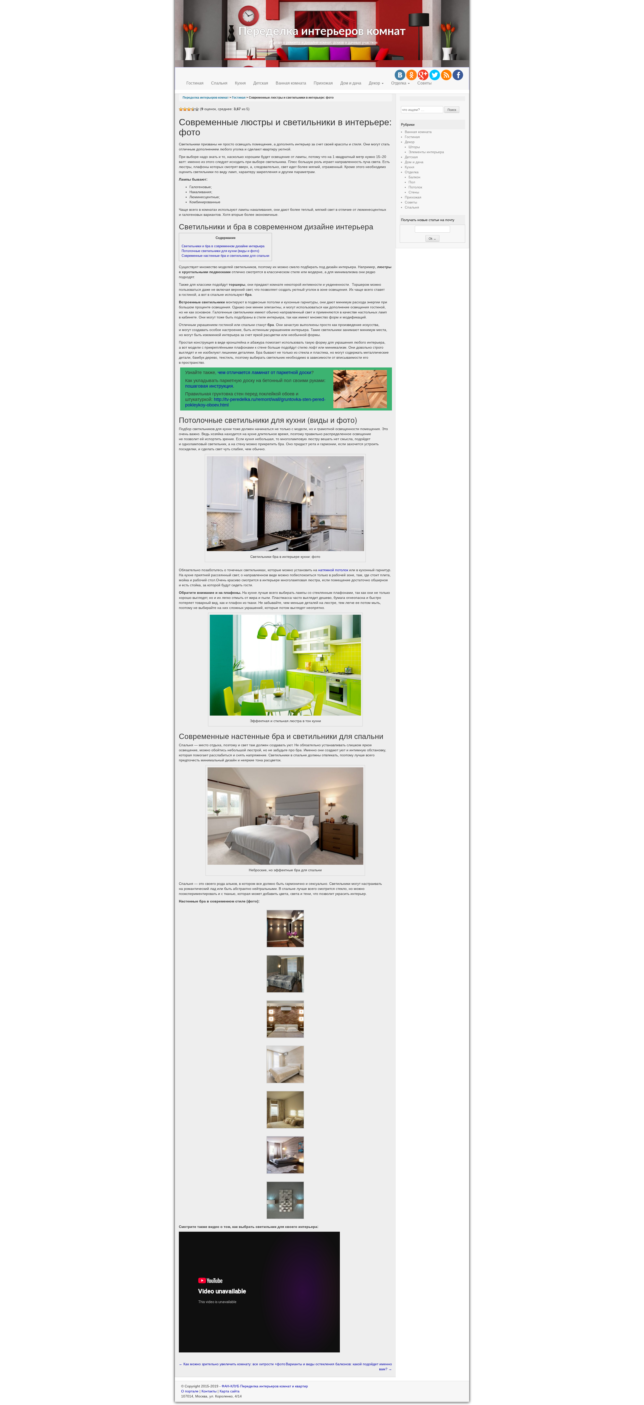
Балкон (414, 177)
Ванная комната (291, 83)
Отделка (399, 83)
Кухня (240, 83)
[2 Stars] (185, 109)
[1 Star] (181, 109)
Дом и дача (350, 83)
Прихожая (323, 83)
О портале (189, 1391)
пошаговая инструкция (209, 386)
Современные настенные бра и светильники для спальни (225, 256)
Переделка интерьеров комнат (322, 31)
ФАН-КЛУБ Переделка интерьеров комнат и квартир (265, 1386)
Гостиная (195, 83)
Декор (375, 83)
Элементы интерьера (426, 152)
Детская (260, 83)
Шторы (414, 147)
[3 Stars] (189, 109)
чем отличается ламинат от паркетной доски (264, 372)
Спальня (219, 83)
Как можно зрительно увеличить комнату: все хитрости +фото (232, 1364)
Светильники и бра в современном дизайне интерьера (223, 246)
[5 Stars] (197, 109)
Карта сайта (229, 1391)
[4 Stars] (193, 109)
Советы (424, 83)
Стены (414, 192)
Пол (412, 182)
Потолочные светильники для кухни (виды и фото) (220, 251)
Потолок (415, 187)
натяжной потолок (333, 570)
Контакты (209, 1391)
